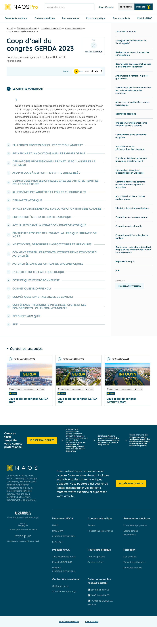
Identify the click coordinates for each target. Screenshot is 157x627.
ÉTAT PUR (57, 542)
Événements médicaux (16, 18)
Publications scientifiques (100, 530)
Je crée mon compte (42, 440)
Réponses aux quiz (125, 261)
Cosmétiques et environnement (131, 217)
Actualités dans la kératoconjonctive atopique (129, 148)
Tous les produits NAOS (64, 556)
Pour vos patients (121, 18)
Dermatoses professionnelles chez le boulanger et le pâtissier (133, 65)
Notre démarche (106, 7)
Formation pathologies (134, 562)
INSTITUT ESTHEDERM (63, 536)
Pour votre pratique (95, 18)
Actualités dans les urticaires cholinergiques (130, 197)
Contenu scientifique (44, 18)
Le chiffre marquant (125, 31)
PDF (117, 270)
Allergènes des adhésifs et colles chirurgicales (132, 103)
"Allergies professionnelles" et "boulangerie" (131, 42)
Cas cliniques (129, 556)
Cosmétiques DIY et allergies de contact (131, 236)
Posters (91, 525)
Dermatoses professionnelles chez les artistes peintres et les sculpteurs (133, 90)
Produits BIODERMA (62, 562)
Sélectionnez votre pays (64, 591)
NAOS (55, 525)
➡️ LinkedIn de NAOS (98, 589)
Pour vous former (70, 18)
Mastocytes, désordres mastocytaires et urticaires (129, 171)
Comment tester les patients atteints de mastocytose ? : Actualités (130, 184)
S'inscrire (140, 7)
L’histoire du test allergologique (132, 208)
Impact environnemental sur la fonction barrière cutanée (131, 124)
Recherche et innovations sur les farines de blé (132, 53)
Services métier (95, 562)
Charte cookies (91, 621)
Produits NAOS (144, 18)
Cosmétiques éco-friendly (128, 226)
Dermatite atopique (125, 113)
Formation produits (132, 567)
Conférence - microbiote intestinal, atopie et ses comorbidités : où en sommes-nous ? (133, 250)
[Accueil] (21, 7)
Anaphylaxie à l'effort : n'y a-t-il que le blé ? (132, 77)
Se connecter (126, 7)
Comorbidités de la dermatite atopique (130, 136)
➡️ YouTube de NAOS (98, 595)
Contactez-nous (60, 586)
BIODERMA (57, 530)
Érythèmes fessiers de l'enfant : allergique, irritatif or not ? (131, 159)
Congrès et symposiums (135, 525)
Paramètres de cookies (69, 621)
